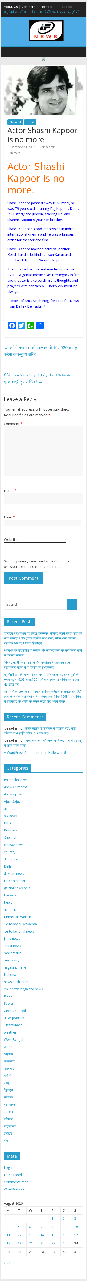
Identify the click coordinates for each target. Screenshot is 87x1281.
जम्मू (6, 1083)
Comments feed (16, 1182)
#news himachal (16, 787)
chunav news (13, 844)
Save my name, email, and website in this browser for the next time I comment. (36, 564)
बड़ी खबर (9, 1104)
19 (19, 1243)
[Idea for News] (46, 21)
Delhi (8, 866)
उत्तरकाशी (9, 1061)
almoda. (10, 808)
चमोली (7, 1075)
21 (42, 1243)
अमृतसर (8, 1054)
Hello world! (57, 752)
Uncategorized (15, 1010)
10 (76, 1226)
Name (10, 490)
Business (10, 830)
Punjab (9, 996)
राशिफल (8, 1119)
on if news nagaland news (23, 989)
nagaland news (15, 967)
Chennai (10, 837)
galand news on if (17, 888)
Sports (9, 1003)
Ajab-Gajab (12, 801)
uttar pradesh (14, 1018)
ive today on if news (19, 931)
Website (10, 539)
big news (10, 816)
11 (8, 1235)
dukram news (14, 873)
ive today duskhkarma (20, 924)
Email (9, 517)
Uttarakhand (13, 1025)
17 (76, 1235)
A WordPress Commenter (23, 752)
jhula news (12, 938)
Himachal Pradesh (17, 917)
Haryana (10, 895)
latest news (12, 945)
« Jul (7, 1263)
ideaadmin (48, 147)
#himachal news (16, 779)
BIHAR (9, 823)
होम (6, 1140)
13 (31, 1235)
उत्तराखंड (9, 1068)
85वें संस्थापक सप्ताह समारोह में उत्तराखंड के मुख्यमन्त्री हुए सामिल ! (37, 378)
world (30, 122)
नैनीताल (8, 1097)
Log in (8, 1167)
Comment (13, 423)
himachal (10, 909)
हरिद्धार (8, 1133)
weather (10, 1032)
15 (53, 1235)
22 (53, 1243)
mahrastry (11, 960)
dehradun (11, 859)
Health (9, 902)
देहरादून (8, 1090)
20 (31, 1243)
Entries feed (13, 1175)
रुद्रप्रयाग (10, 1126)
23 (65, 1243)
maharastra (12, 953)
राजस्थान (9, 1111)
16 (65, 1235)
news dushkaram (16, 982)
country (9, 852)
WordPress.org (15, 1189)
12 (19, 1235)
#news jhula (13, 794)
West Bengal (13, 1039)
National (15, 122)
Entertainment (14, 881)
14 (42, 1235)
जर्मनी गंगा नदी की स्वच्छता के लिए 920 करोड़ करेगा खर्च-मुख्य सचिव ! (40, 351)
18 (8, 1243)
